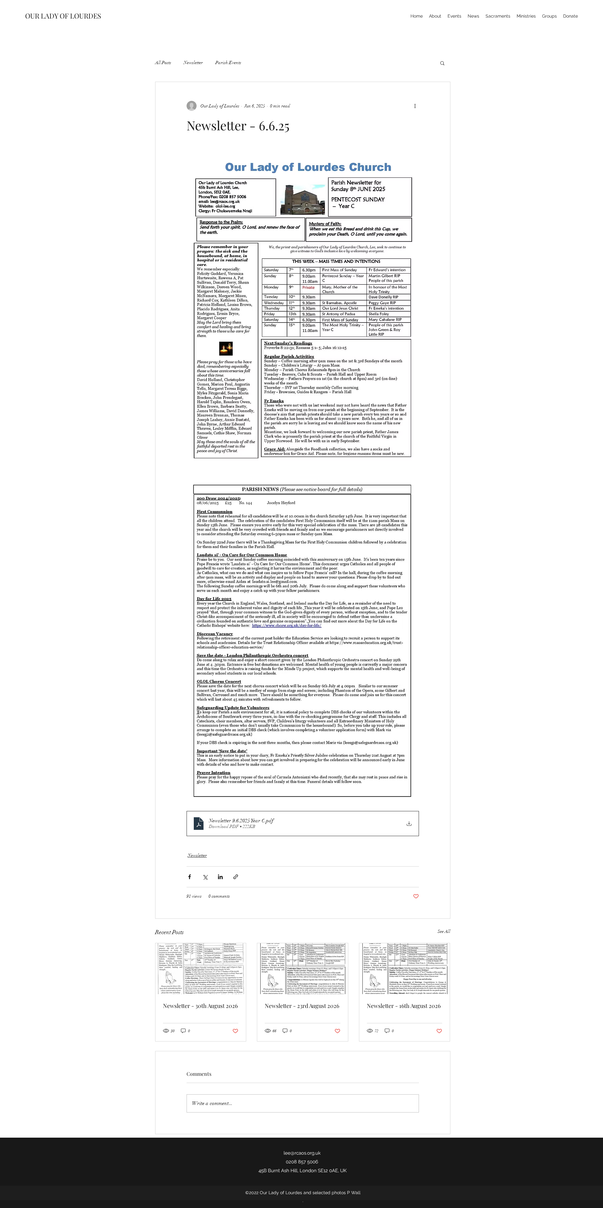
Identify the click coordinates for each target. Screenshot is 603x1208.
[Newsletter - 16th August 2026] (404, 968)
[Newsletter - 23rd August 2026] (302, 968)
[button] (442, 62)
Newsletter (193, 62)
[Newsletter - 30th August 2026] (200, 968)
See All (443, 931)
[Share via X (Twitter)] (205, 877)
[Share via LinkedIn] (220, 877)
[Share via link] (236, 877)
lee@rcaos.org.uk (302, 1153)
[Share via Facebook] (190, 877)
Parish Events (228, 62)
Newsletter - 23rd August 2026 (302, 1005)
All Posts (163, 62)
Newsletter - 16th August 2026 (404, 1005)
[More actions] (415, 106)
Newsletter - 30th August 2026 (200, 1005)
